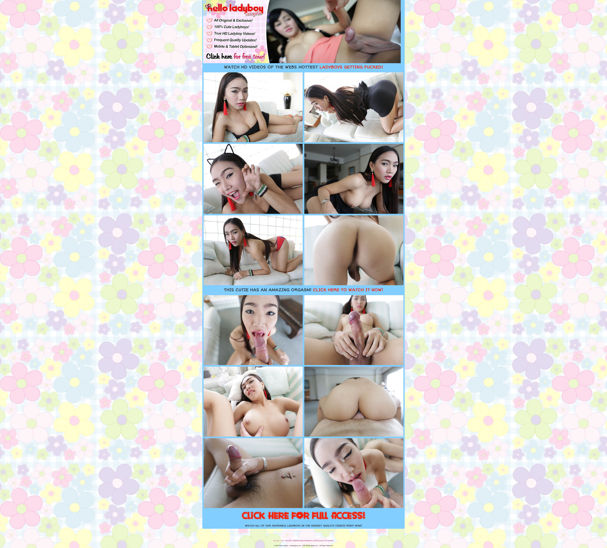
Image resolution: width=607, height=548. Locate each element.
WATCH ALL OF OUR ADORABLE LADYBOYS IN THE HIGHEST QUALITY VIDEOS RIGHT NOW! (303, 525)
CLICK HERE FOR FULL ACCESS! (303, 516)
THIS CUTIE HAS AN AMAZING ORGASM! (303, 290)
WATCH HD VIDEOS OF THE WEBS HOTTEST (303, 67)
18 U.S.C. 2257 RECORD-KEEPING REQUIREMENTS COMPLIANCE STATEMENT (303, 541)
